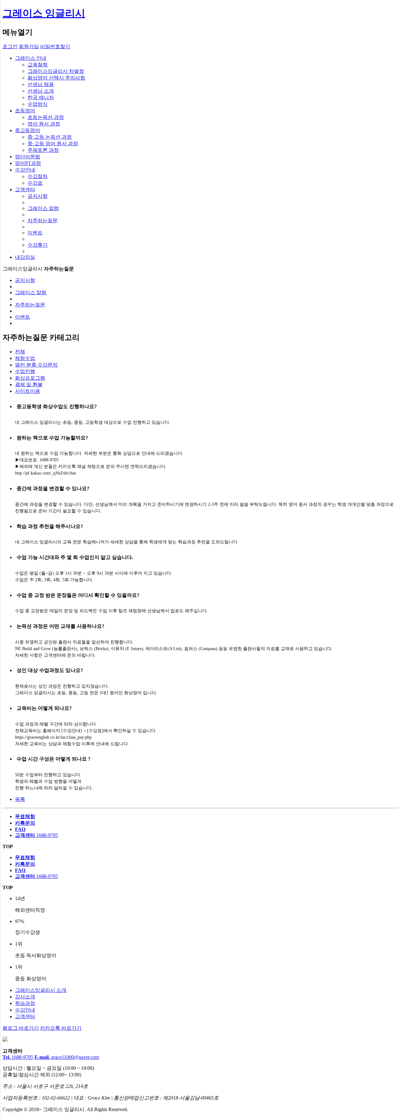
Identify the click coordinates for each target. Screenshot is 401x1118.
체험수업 (25, 358)
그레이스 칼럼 (43, 208)
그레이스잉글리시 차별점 (56, 71)
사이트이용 (27, 391)
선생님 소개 (41, 91)
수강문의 (36, 364)
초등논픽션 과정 (46, 117)
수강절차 (38, 176)
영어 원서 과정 (44, 123)
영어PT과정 (28, 163)
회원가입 (29, 46)
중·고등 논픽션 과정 (50, 137)
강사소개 (25, 996)
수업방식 (38, 104)
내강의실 (25, 257)
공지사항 (38, 196)
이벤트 (35, 232)
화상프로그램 (30, 378)
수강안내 (25, 169)
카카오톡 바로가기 (60, 1028)
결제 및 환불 (29, 384)
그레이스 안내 (30, 58)
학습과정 (25, 1003)
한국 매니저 (41, 97)
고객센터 (25, 189)
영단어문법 (27, 156)
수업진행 (25, 371)
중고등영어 (27, 130)
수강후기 (38, 245)
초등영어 (25, 110)
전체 (20, 351)
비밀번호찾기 (55, 46)
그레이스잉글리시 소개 (40, 990)
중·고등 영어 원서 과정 (53, 143)
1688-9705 (18, 1057)
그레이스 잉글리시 (44, 13)
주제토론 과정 (43, 150)
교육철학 (38, 64)
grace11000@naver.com (66, 1057)
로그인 (10, 46)
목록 (20, 799)
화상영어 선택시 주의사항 (56, 77)
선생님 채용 (41, 84)
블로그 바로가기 (21, 1028)
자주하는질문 (43, 220)
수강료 (35, 183)
